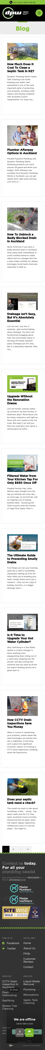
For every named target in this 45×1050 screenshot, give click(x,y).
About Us (29, 948)
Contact (28, 967)
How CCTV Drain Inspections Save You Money (19, 723)
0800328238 (33, 878)
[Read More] (22, 51)
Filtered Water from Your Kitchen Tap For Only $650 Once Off (22, 479)
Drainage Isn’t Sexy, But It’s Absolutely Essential (21, 317)
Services (6, 976)
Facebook (13, 943)
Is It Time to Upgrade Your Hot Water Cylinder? (20, 638)
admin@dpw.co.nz (17, 880)
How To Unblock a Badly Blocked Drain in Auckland (21, 238)
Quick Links (29, 938)
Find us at (7, 938)
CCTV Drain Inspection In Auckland (10, 984)
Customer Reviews (29, 960)
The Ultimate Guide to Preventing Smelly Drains (22, 559)
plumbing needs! (18, 872)
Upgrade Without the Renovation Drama (20, 400)
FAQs (26, 953)
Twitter (11, 948)
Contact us (12, 863)
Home (27, 943)
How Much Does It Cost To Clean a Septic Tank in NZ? (20, 68)
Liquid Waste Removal (31, 983)
